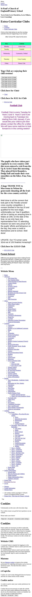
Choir (5, 94)
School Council (12, 367)
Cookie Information (9, 488)
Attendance (11, 385)
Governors (11, 296)
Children (6, 411)
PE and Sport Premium (14, 370)
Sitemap (6, 486)
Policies (10, 284)
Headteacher (11, 294)
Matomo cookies (9, 562)
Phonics (17, 433)
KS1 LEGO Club (9, 250)
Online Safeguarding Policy (15, 477)
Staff (9, 297)
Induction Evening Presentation (16, 320)
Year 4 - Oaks (15, 459)
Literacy (10, 326)
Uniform (10, 307)
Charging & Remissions (14, 315)
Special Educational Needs (15, 352)
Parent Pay (11, 317)
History (10, 339)
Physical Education (13, 344)
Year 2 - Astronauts (16, 451)
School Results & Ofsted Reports (17, 281)
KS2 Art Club (8, 102)
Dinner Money (12, 309)
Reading (10, 354)
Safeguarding (11, 391)
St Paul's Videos (12, 373)
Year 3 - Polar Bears (17, 454)
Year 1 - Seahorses (16, 449)
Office (6, 301)
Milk (9, 312)
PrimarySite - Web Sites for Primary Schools (16, 496)
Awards (10, 289)
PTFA (9, 401)
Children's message (13, 478)
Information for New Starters (16, 383)
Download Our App (10, 482)
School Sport (11, 357)
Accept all (10, 519)
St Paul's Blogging (13, 375)
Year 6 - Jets (14, 465)
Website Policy (8, 490)
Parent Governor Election (15, 302)
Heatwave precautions (14, 409)
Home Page (4, 4)
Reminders (18, 440)
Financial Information (14, 322)
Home (6, 26)
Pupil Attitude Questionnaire (16, 407)
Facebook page (12, 398)
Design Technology (13, 335)
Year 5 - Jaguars (15, 461)
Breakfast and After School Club (17, 293)
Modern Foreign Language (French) (18, 341)
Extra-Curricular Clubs (10, 29)
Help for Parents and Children (16, 474)
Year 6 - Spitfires (16, 464)
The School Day (12, 278)
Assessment (11, 288)
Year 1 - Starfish (15, 448)
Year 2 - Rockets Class (17, 453)
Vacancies (10, 314)
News (16, 417)
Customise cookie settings (22, 519)
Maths (9, 330)
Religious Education (13, 349)
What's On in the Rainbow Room (20, 396)
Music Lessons (12, 310)
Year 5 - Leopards (16, 462)
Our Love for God (20, 438)
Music (9, 343)
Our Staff (17, 436)
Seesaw (17, 422)
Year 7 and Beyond (13, 406)
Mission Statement (13, 291)
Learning (6, 27)
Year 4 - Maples (15, 457)
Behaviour (11, 359)
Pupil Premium (12, 369)
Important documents (21, 419)
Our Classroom (19, 435)
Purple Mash (11, 467)
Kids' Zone (11, 469)
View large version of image (9, 77)
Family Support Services (18, 394)
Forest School (12, 336)
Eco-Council (11, 372)
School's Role (12, 472)
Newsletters (11, 402)
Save (16, 595)
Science (10, 351)
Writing (17, 446)
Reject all (3, 519)
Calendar (10, 386)
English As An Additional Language (18, 328)
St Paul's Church (12, 286)
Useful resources (19, 423)
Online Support (12, 475)
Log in (2, 3)
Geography (11, 338)
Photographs (18, 420)
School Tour (7, 480)
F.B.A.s (10, 356)
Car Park (10, 318)
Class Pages (11, 412)
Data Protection (12, 299)
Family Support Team (14, 393)
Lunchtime (11, 390)
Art (9, 331)
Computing (11, 333)
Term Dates (11, 388)
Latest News (11, 399)
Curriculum (11, 325)
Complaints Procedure (14, 404)
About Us (7, 276)
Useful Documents (20, 443)
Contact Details (12, 283)
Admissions (11, 305)
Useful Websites (19, 444)
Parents (6, 378)
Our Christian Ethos (13, 280)
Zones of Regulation (13, 377)
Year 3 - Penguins (16, 456)
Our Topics (18, 428)
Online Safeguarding (10, 470)
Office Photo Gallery (14, 304)
